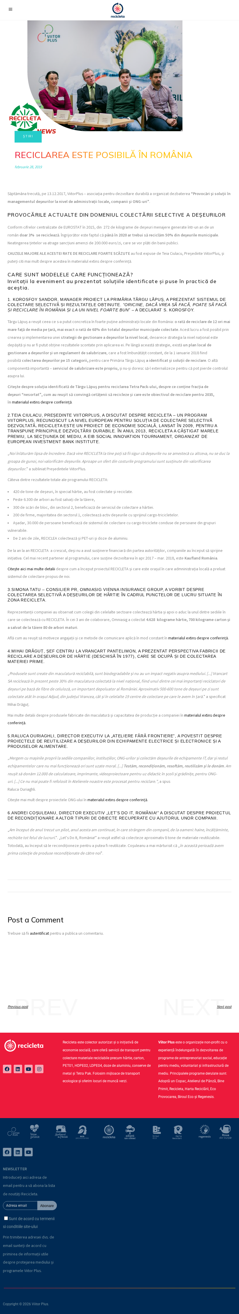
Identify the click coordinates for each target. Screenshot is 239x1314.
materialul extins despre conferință (42, 403)
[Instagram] (39, 1069)
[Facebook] (7, 1069)
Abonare (47, 1206)
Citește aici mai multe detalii (31, 569)
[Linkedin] (18, 1069)
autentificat (39, 934)
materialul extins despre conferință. (198, 638)
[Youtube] (28, 1069)
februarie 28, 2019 (28, 167)
